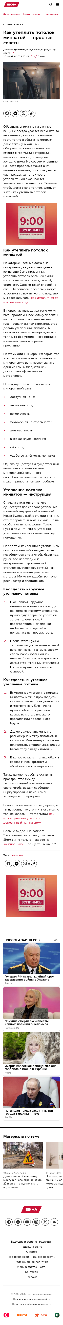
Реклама (31, 1276)
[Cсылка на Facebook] (18, 1222)
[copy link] (31, 113)
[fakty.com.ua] (22, 1315)
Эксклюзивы (11, 14)
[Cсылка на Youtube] (27, 1222)
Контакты (31, 1271)
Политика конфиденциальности (31, 1304)
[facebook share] (7, 113)
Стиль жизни (13, 24)
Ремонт (18, 855)
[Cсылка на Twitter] (45, 1222)
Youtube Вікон (14, 844)
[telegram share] (15, 113)
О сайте (31, 1251)
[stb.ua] (6, 1315)
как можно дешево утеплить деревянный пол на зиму (28, 818)
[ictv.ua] (40, 1315)
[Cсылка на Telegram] (9, 1222)
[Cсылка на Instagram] (36, 1222)
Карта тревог (31, 14)
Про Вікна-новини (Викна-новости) (31, 1256)
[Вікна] (11, 4)
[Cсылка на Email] (54, 1222)
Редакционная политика (31, 1261)
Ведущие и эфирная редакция (31, 1241)
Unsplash (13, 101)
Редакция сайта (31, 1246)
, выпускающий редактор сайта (29, 51)
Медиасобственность (31, 1266)
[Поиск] (51, 4)
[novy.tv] (57, 1315)
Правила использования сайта (31, 1299)
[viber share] (23, 113)
